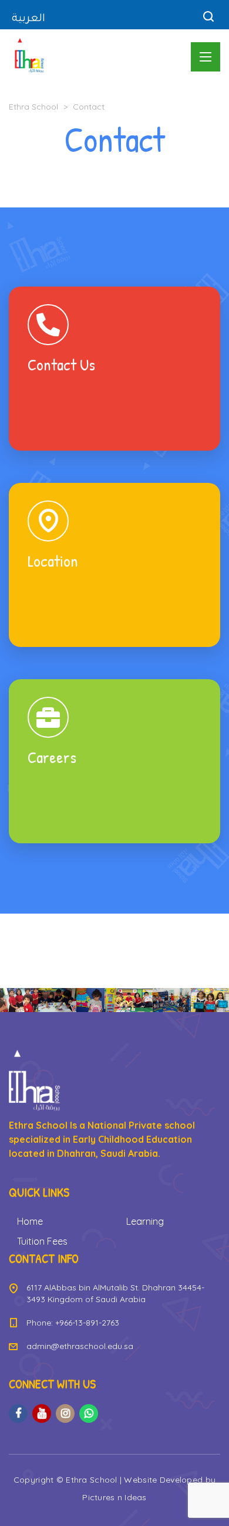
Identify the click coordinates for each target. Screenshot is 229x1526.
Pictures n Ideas (114, 1497)
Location (114, 565)
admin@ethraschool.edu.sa (79, 1346)
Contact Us (114, 368)
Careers (114, 761)
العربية (28, 19)
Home (30, 1221)
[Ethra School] (29, 55)
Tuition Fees (42, 1241)
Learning (145, 1221)
